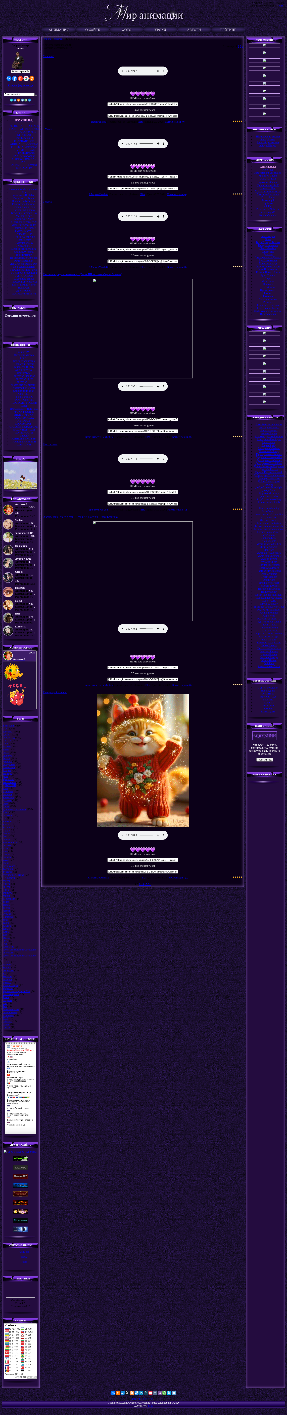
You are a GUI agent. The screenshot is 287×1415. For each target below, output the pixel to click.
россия (6, 1027)
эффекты (8, 988)
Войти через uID (20, 71)
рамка (6, 931)
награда (7, 857)
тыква (6, 1024)
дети (5, 776)
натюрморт (9, 866)
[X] (127, 1393)
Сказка (6, 961)
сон (5, 1003)
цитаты (7, 845)
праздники (9, 764)
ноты (5, 940)
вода (5, 848)
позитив (7, 815)
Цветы (6, 734)
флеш (6, 997)
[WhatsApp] (25, 100)
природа (7, 755)
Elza (140, 121)
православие (10, 1012)
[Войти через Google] (26, 78)
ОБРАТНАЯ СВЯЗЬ (143, 1399)
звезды (6, 904)
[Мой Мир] (29, 100)
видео (6, 901)
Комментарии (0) (175, 121)
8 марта (7, 770)
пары (5, 803)
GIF (5, 728)
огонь (6, 863)
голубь (6, 880)
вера (5, 851)
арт (4, 973)
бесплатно (8, 946)
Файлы (58, 38)
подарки (7, 839)
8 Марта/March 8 (98, 194)
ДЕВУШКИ (9, 785)
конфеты (7, 892)
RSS (281, 5)
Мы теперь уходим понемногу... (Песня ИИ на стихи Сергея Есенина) (82, 274)
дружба (7, 964)
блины (6, 833)
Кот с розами (50, 444)
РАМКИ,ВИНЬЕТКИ (24, 441)
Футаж (6, 758)
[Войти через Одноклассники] (31, 78)
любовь (7, 746)
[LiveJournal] (146, 1393)
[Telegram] (22, 100)
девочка (7, 761)
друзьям (7, 800)
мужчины (8, 1015)
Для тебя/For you (98, 509)
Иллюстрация (10, 985)
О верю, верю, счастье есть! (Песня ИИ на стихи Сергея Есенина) (80, 516)
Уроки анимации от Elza (16, 991)
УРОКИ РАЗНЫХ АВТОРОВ (23, 419)
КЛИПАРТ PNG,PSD (23, 438)
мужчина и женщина (14, 809)
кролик (7, 982)
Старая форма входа (20, 85)
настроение (9, 782)
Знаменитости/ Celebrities (98, 436)
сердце (6, 830)
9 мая (6, 812)
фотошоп (8, 869)
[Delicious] (137, 1393)
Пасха (6, 806)
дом (5, 934)
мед (5, 943)
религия (7, 794)
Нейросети (9, 877)
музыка (7, 913)
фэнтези (7, 872)
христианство (10, 842)
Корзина (7, 976)
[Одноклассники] (18, 100)
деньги (6, 928)
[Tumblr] (155, 1393)
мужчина (8, 791)
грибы (6, 895)
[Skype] (169, 1393)
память (6, 910)
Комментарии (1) (177, 509)
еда (4, 818)
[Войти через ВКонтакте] (8, 78)
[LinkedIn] (141, 1393)
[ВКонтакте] (14, 100)
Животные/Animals (98, 877)
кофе (5, 788)
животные (8, 797)
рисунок (7, 1000)
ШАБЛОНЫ (24, 444)
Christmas (8, 916)
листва (6, 907)
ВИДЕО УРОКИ (23, 414)
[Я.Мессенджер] (11, 100)
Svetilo (23, 1262)
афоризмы (8, 779)
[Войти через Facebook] (14, 78)
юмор (6, 860)
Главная (46, 38)
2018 (5, 1018)
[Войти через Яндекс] (20, 78)
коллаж (7, 925)
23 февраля (9, 898)
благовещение (11, 994)
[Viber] (160, 1393)
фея (5, 1006)
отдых (6, 937)
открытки (8, 970)
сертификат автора (13, 874)
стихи (6, 752)
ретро (6, 922)
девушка (7, 731)
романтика (9, 767)
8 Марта (47, 129)
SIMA (24, 1257)
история (7, 979)
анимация (8, 725)
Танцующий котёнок (55, 692)
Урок (5, 919)
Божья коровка (11, 1009)
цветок (6, 886)
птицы (6, 854)
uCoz (150, 1405)
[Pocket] (150, 1393)
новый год (9, 737)
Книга (6, 883)
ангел (6, 824)
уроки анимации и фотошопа (19, 955)
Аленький (24, 1252)
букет (6, 836)
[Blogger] (132, 1393)
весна (6, 749)
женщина (8, 827)
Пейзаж (7, 740)
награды (7, 773)
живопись (8, 821)
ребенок (7, 1021)
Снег (5, 743)
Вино (6, 889)
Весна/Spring (98, 121)
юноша (7, 967)
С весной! (48, 56)
